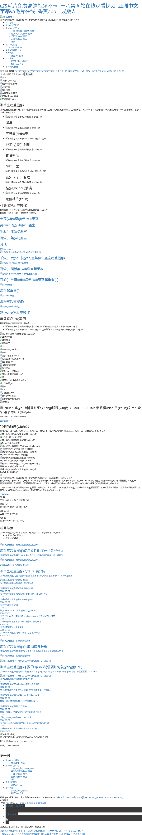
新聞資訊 (9, 58)
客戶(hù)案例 (11, 44)
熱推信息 (59, 70)
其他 (13, 41)
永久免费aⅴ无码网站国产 (61, 833)
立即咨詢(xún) (6, 420)
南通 (31, 802)
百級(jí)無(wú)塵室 (19, 39)
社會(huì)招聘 (17, 55)
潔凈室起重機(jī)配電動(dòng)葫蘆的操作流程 (19, 685)
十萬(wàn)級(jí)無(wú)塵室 (22, 30)
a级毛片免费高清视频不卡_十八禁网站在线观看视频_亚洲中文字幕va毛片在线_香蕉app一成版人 (69, 8)
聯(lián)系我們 (12, 66)
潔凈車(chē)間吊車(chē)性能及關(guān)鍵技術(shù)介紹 (24, 724)
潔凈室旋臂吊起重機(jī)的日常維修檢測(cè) (18, 729)
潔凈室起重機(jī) (34, 70)
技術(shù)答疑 (17, 63)
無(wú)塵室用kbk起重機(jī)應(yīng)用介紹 (18, 611)
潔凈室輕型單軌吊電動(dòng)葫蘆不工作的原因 (20, 623)
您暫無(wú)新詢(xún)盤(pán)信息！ (109, 70)
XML (88, 70)
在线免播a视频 (28, 833)
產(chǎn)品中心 (12, 28)
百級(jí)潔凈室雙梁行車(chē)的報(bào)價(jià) (19, 702)
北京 (22, 802)
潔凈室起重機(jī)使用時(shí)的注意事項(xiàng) (20, 634)
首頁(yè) (9, 22)
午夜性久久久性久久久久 (10, 833)
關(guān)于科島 (12, 25)
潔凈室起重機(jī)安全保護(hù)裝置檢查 (16, 584)
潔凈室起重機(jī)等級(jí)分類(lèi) (13, 707)
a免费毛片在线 (79, 833)
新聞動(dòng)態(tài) (19, 61)
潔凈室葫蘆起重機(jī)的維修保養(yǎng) (16, 600)
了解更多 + (4, 494)
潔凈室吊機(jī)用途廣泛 (10, 606)
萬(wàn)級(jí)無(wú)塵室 (21, 33)
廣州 (40, 802)
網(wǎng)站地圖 (72, 70)
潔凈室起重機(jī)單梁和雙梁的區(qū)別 (16, 680)
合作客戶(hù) (16, 47)
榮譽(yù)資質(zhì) (13, 50)
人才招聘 (9, 52)
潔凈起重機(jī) (21, 70)
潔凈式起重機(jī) (48, 70)
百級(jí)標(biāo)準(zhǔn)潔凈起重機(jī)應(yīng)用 (21, 713)
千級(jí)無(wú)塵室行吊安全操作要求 (15, 718)
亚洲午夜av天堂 (42, 833)
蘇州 (26, 802)
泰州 (35, 802)
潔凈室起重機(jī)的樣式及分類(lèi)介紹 (16, 589)
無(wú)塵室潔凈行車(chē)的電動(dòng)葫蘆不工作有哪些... (25, 691)
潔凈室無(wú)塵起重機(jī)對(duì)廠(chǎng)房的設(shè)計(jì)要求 (27, 617)
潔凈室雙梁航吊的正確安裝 (11, 628)
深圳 (44, 802)
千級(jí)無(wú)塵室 (19, 36)
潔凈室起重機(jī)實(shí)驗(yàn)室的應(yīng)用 (19, 696)
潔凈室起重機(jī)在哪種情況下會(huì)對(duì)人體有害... (23, 595)
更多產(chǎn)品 (6, 248)
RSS (82, 70)
